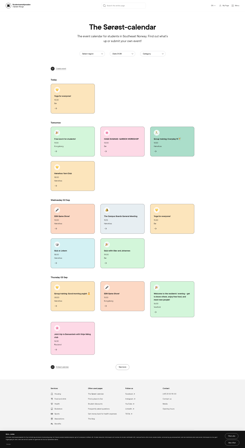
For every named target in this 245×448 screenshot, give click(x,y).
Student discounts (95, 404)
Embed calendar (62, 367)
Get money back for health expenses (102, 414)
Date (117, 54)
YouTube (128, 404)
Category (147, 54)
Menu (237, 6)
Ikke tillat (232, 443)
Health (57, 404)
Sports (57, 414)
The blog (91, 419)
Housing (58, 394)
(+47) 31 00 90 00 (169, 394)
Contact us (167, 399)
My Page (226, 6)
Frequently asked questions (98, 409)
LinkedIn (128, 409)
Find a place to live (95, 399)
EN (212, 6)
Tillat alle (231, 436)
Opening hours (168, 409)
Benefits (58, 424)
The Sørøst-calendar (96, 394)
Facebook (129, 394)
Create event (61, 69)
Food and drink (60, 399)
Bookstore (58, 409)
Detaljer (8, 444)
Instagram (129, 399)
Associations (59, 419)
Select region (88, 54)
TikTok (127, 414)
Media (165, 404)
